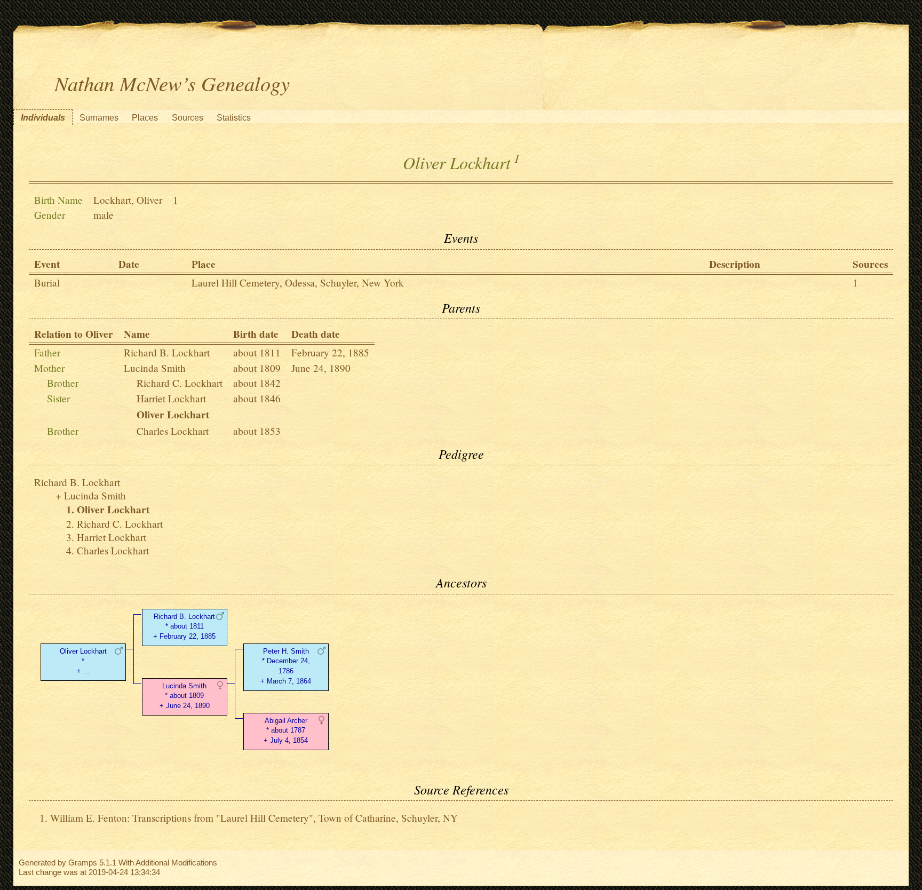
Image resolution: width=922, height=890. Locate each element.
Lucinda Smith (155, 368)
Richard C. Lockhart (179, 383)
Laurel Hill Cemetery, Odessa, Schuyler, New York (298, 282)
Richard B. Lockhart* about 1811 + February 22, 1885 (184, 627)
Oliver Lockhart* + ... (83, 661)
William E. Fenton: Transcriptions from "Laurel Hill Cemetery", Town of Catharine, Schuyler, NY (254, 817)
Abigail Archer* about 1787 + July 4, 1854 (286, 731)
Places (145, 117)
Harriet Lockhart (171, 398)
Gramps (82, 862)
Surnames (99, 117)
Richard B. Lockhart (167, 352)
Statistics (234, 117)
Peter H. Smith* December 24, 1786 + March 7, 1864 (285, 666)
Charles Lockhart (173, 431)
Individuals (43, 117)
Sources (187, 117)
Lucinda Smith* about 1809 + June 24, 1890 (185, 696)
